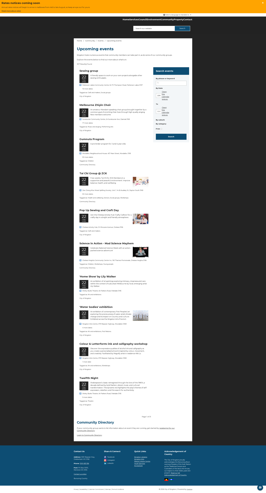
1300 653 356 (84, 463)
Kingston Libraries (140, 457)
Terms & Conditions (118, 489)
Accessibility (83, 489)
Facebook (111, 457)
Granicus (189, 489)
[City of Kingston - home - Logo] (78, 25)
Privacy (76, 489)
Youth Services (139, 464)
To (162, 104)
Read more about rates (11, 11)
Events (101, 41)
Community (167, 19)
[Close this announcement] (263, 2)
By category (161, 124)
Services (134, 19)
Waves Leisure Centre (142, 461)
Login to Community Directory (89, 435)
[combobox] (177, 15)
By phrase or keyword (165, 78)
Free (158, 129)
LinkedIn (110, 463)
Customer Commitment (96, 489)
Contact (187, 19)
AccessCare (138, 466)
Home (79, 41)
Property (178, 19)
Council (143, 19)
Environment (154, 19)
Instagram (111, 460)
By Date (164, 88)
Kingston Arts (139, 459)
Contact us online (80, 474)
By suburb (160, 120)
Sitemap (108, 489)
